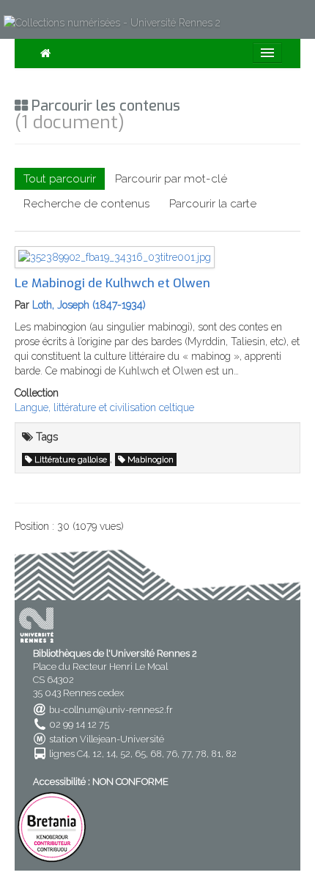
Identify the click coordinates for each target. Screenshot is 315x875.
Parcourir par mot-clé (171, 178)
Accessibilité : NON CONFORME (100, 781)
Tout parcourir (59, 178)
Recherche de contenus (86, 203)
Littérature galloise (70, 459)
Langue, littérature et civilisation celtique (104, 407)
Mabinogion (150, 459)
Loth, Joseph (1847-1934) (89, 305)
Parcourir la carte (212, 203)
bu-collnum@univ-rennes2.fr (111, 709)
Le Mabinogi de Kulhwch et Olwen (112, 283)
